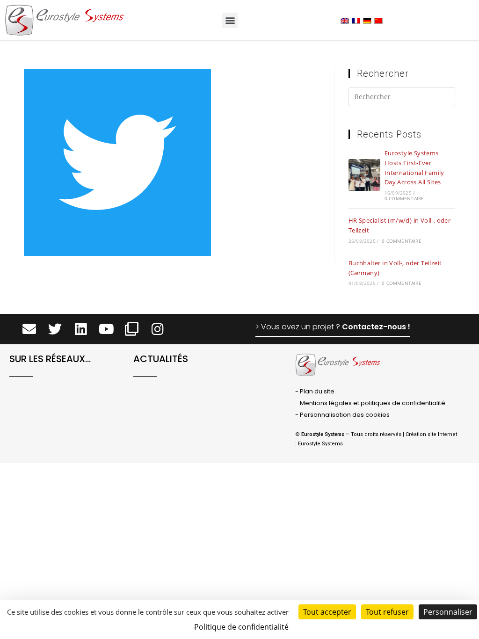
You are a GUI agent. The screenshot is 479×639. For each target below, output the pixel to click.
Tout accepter (327, 612)
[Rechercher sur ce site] (401, 98)
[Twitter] (55, 329)
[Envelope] (29, 329)
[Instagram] (157, 329)
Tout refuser (387, 612)
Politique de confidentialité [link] (241, 627)
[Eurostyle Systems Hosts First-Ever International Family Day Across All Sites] (364, 175)
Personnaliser (447, 612)
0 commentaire (404, 198)
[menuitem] (344, 20)
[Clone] (131, 329)
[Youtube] (106, 329)
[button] (230, 20)
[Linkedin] (81, 329)
